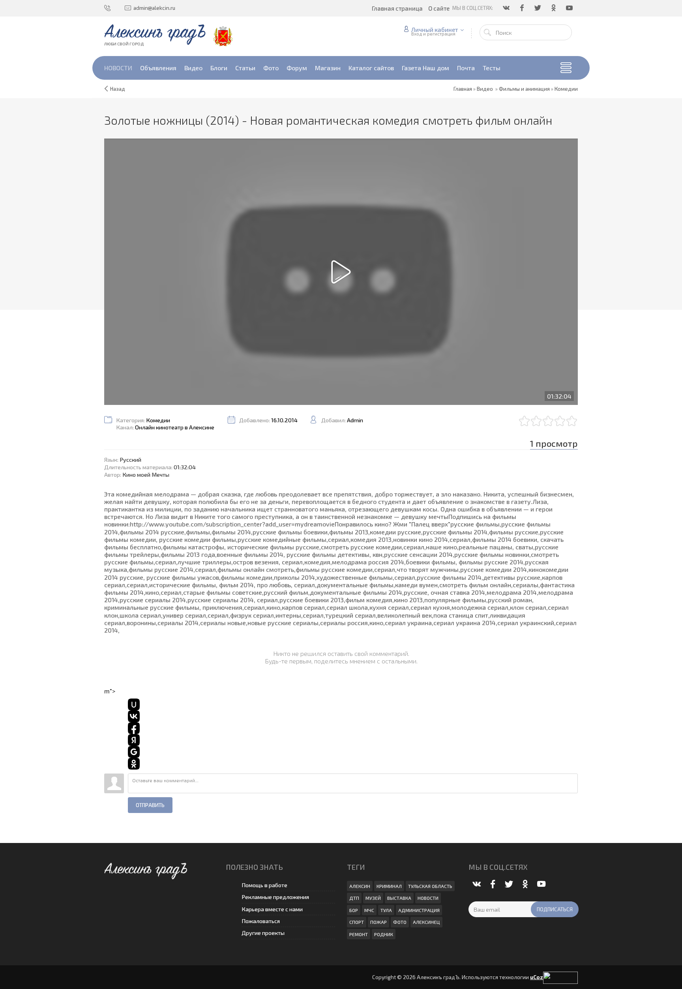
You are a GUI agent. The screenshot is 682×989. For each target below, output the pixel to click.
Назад (117, 89)
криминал (389, 886)
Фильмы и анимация (524, 89)
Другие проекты (263, 932)
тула (386, 910)
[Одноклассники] (554, 8)
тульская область (430, 886)
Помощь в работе (264, 885)
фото (400, 922)
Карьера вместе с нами (272, 909)
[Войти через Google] (134, 752)
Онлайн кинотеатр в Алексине (174, 427)
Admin (355, 420)
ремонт (358, 934)
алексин (359, 886)
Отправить (150, 805)
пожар (378, 922)
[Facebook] (522, 8)
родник (383, 934)
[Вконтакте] (507, 8)
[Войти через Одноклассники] (134, 764)
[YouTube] (570, 8)
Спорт (356, 922)
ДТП (354, 898)
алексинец (426, 922)
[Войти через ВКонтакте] (134, 716)
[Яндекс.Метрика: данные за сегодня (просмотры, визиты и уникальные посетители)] (560, 978)
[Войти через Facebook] (134, 728)
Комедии (566, 89)
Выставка (399, 898)
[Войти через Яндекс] (134, 740)
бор (353, 910)
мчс (369, 910)
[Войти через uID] (134, 704)
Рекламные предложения (275, 896)
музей (373, 898)
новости (428, 898)
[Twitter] (538, 8)
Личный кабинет (434, 29)
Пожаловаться (261, 921)
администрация (419, 910)
